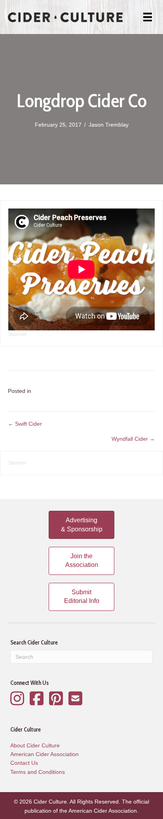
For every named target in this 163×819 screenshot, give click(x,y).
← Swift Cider (25, 424)
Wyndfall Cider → (133, 439)
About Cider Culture (35, 745)
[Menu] (147, 17)
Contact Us (24, 763)
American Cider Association (44, 754)
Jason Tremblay (109, 124)
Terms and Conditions (37, 772)
